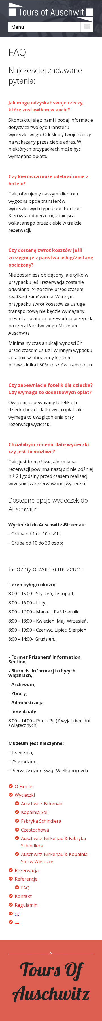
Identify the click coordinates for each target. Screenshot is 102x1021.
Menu (17, 27)
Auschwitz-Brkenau (41, 804)
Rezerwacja (27, 870)
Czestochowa (35, 830)
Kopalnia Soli (34, 812)
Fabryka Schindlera (41, 821)
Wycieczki (25, 795)
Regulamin (26, 905)
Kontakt (23, 896)
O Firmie (23, 786)
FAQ (25, 888)
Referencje (26, 879)
